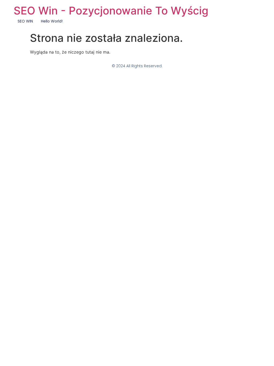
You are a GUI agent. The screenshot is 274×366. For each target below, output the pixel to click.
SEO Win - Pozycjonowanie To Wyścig (111, 10)
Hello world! (52, 21)
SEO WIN (25, 21)
